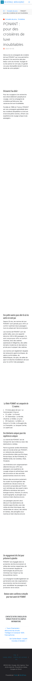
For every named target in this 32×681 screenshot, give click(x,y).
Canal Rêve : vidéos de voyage (15, 657)
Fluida (16, 675)
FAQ (15, 655)
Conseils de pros (12, 11)
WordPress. (22, 675)
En (16, 659)
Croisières (21, 19)
